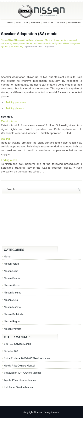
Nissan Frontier (12, 328)
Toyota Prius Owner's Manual (20, 380)
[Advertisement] (41, 61)
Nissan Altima (7, 40)
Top (26, 23)
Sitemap (35, 23)
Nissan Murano (12, 307)
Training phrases (15, 108)
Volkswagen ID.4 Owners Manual (22, 372)
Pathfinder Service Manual (18, 387)
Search (61, 23)
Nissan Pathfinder (14, 314)
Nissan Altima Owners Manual (29, 40)
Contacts (48, 23)
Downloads (74, 23)
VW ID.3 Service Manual (17, 344)
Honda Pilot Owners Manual (19, 365)
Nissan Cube (11, 271)
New (18, 23)
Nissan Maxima (12, 292)
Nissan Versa (11, 263)
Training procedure (16, 102)
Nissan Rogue (11, 321)
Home (10, 23)
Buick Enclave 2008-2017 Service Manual (27, 358)
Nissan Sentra (12, 278)
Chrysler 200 (11, 351)
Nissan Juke (11, 300)
